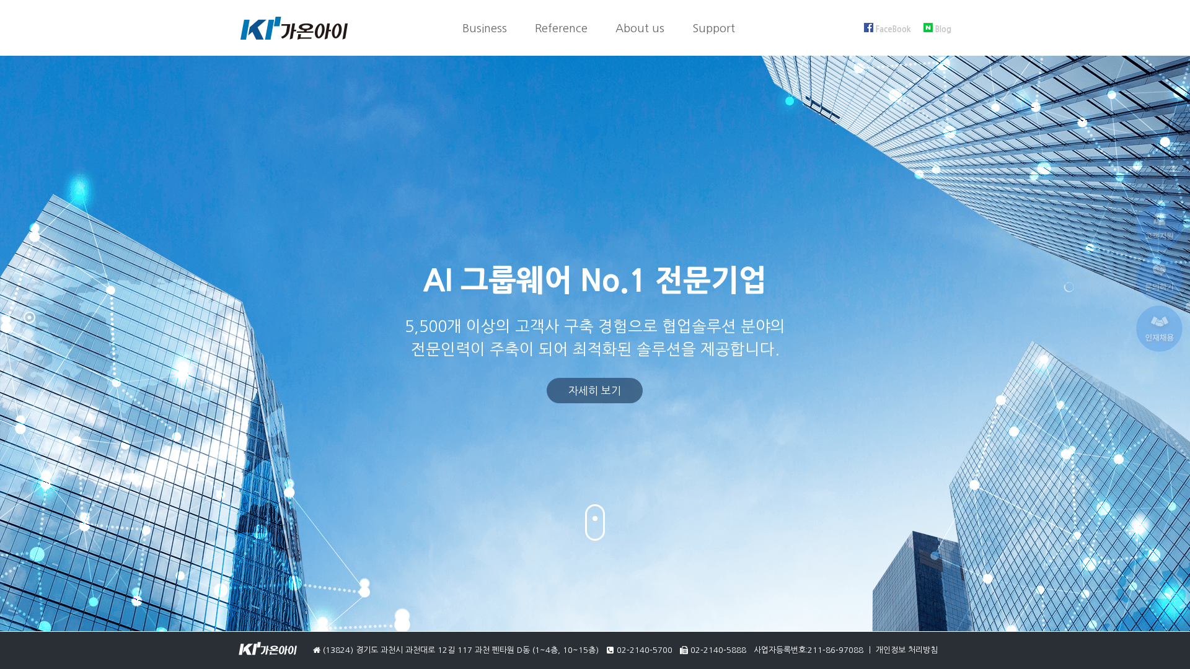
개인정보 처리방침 (907, 650)
